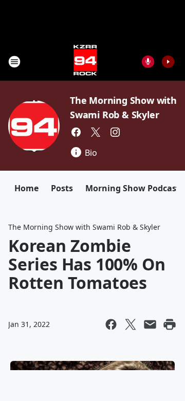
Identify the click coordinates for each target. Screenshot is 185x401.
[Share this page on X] (130, 324)
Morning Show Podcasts (134, 188)
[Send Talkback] (148, 62)
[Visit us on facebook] (76, 132)
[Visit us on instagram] (115, 132)
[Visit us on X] (95, 132)
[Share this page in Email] (150, 324)
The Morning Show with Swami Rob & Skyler (84, 227)
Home (26, 188)
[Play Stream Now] (168, 62)
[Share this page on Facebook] (111, 324)
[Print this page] (169, 324)
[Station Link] (85, 61)
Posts (62, 188)
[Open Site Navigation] (14, 62)
